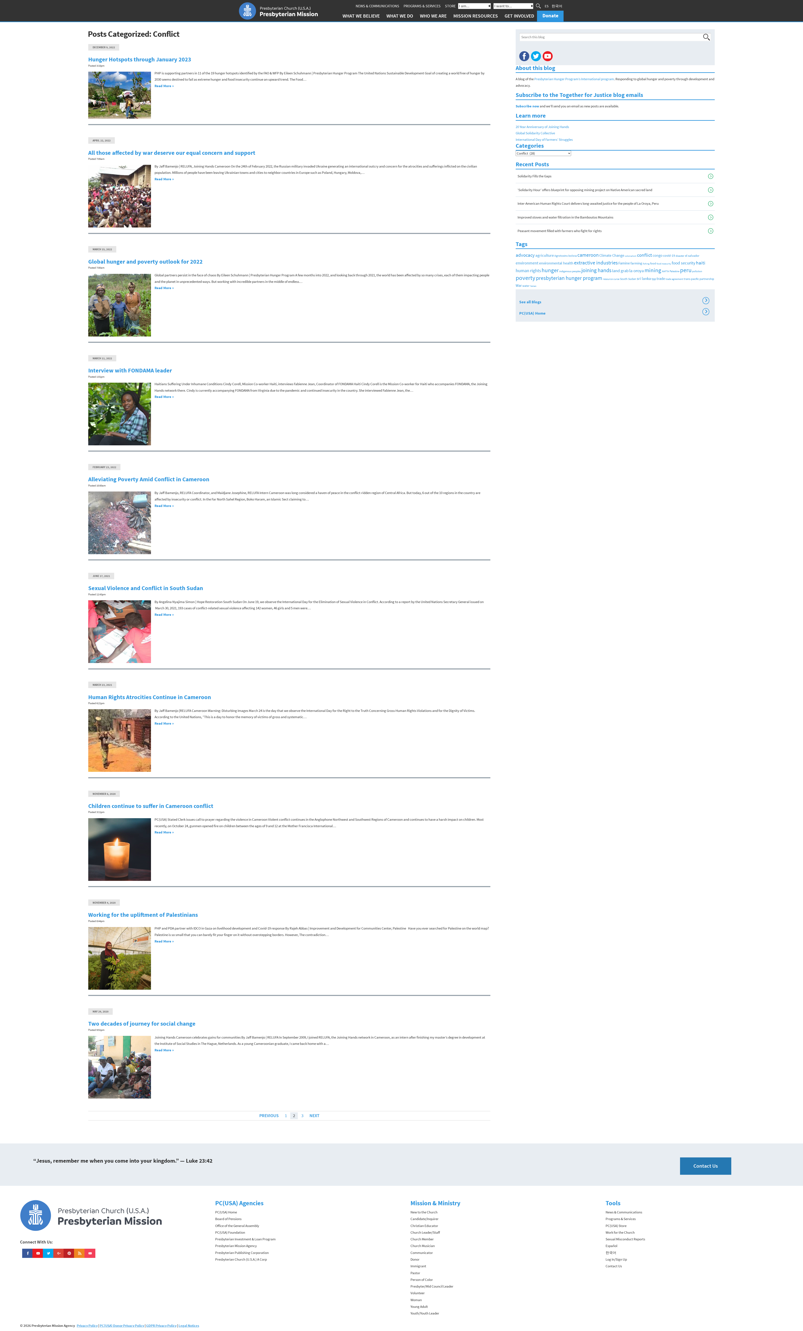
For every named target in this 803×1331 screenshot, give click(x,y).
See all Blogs (613, 301)
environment (527, 262)
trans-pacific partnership (699, 279)
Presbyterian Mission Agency (236, 1245)
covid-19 (669, 255)
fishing (646, 263)
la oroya (636, 270)
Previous (269, 1115)
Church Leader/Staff (425, 1232)
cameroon (588, 255)
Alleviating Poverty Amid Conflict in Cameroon (148, 479)
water (525, 286)
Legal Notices (189, 1325)
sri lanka (644, 278)
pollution (697, 271)
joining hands (596, 270)
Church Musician (422, 1245)
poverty (525, 278)
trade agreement (674, 279)
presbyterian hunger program (569, 278)
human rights (528, 270)
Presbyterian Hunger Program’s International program (574, 79)
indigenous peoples (570, 271)
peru (686, 270)
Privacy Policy (87, 1325)
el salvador (692, 256)
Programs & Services (422, 6)
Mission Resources (475, 16)
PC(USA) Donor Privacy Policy (122, 1325)
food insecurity (664, 263)
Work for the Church (620, 1232)
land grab (620, 270)
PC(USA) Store (616, 1225)
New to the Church (423, 1212)
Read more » (164, 86)
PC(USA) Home (613, 312)
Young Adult (419, 1306)
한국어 (557, 6)
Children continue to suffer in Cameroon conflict (150, 806)
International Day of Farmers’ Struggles (544, 139)
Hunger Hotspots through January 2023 (139, 59)
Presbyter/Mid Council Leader (431, 1286)
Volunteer (417, 1293)
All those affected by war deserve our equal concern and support (171, 152)
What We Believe (361, 16)
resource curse (611, 279)
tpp (654, 279)
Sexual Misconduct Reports (625, 1239)
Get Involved (519, 16)
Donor (414, 1259)
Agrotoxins (561, 256)
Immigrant (418, 1266)
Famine (624, 263)
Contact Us (705, 1166)
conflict (644, 255)
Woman (416, 1300)
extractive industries (596, 262)
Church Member (422, 1239)
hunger (550, 270)
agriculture (544, 255)
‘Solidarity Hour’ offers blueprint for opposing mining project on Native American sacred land (585, 190)
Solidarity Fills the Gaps (534, 176)
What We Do (399, 16)
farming (636, 263)
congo (657, 255)
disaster (680, 255)
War (519, 285)
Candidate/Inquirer (424, 1219)
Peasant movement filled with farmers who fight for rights (560, 231)
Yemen (533, 286)
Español (611, 1245)
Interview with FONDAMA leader (130, 370)
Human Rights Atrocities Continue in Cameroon (149, 697)
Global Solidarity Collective (535, 133)
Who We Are (433, 16)
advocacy (525, 255)
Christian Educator (424, 1225)
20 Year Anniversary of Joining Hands (542, 126)
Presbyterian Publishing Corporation (242, 1252)
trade (661, 278)
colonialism (630, 256)
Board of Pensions (228, 1219)
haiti (700, 263)
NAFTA (665, 271)
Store (450, 6)
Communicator (421, 1252)
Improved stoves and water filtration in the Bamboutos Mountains (565, 217)
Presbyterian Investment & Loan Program (245, 1239)
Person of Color (421, 1279)
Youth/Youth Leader (424, 1313)
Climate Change (611, 255)
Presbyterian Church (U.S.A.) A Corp (241, 1259)
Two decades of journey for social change (142, 1023)
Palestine (674, 271)
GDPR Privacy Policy (161, 1325)
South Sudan (628, 279)
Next (314, 1115)
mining (652, 270)
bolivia (572, 256)
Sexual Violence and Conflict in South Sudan (145, 588)
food (653, 263)
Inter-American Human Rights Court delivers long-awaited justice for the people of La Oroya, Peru (588, 203)
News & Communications (377, 6)
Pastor (415, 1273)
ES (547, 6)
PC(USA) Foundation (230, 1232)
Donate (550, 15)
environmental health (556, 263)
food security (683, 263)
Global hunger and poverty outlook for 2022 (145, 261)
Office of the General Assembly (237, 1225)
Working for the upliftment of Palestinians (143, 914)
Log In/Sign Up (616, 1259)
